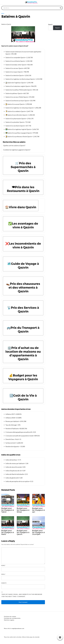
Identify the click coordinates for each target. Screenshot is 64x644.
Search (50, 24)
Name (3, 565)
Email (3, 574)
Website (3, 583)
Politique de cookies (10, 616)
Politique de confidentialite (12, 618)
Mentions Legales (9, 620)
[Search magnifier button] (61, 8)
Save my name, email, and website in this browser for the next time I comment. (22, 595)
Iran (2, 13)
